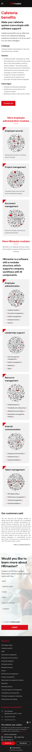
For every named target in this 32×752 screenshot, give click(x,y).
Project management (14, 316)
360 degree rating (13, 494)
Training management (14, 500)
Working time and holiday (16, 411)
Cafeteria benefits (13, 310)
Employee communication (16, 453)
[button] (2, 3)
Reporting (11, 365)
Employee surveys (7, 667)
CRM (9, 369)
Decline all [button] (23, 743)
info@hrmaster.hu (10, 720)
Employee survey (13, 457)
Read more (22, 731)
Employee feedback (14, 460)
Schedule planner (13, 405)
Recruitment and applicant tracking (12, 680)
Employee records (13, 320)
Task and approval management (11, 690)
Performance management (16, 497)
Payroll (10, 323)
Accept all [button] (8, 743)
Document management (15, 313)
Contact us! (8, 103)
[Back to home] (16, 3)
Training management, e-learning (11, 696)
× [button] (30, 722)
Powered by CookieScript (16, 750)
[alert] (16, 736)
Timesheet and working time (16, 408)
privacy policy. (15, 622)
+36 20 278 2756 (9, 717)
